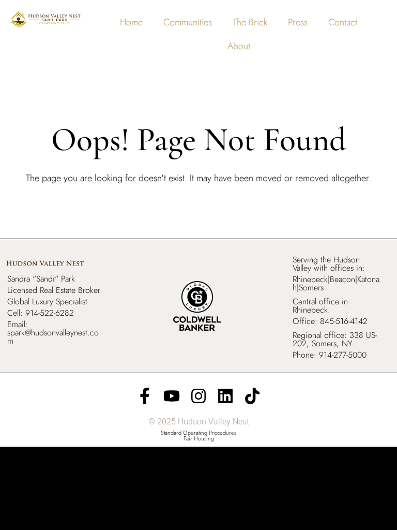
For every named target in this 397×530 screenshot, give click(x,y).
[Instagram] (198, 396)
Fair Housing (199, 438)
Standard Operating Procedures (198, 433)
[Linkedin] (225, 396)
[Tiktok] (252, 396)
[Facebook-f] (144, 396)
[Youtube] (171, 396)
